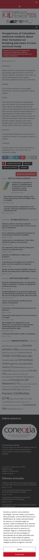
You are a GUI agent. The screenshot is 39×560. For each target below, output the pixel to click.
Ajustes (19, 549)
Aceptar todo (19, 554)
